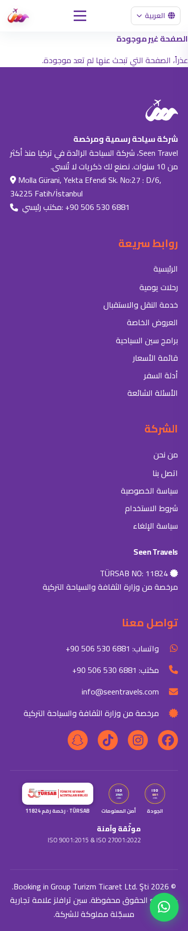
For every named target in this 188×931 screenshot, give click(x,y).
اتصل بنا (165, 473)
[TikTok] (108, 740)
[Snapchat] (78, 740)
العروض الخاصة (152, 322)
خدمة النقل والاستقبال (140, 304)
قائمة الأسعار (155, 357)
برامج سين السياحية (147, 340)
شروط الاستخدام (151, 508)
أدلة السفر (161, 375)
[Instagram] (138, 740)
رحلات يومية (158, 287)
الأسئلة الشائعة (152, 392)
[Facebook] (168, 740)
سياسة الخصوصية (149, 490)
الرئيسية (165, 268)
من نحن (165, 454)
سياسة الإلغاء (155, 525)
